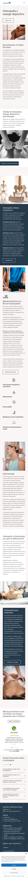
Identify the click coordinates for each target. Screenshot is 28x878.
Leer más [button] (14, 744)
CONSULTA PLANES (12, 662)
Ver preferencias (14, 872)
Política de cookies (7, 875)
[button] (26, 853)
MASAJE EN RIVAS (10, 372)
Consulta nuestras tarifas (9, 163)
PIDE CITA (8, 20)
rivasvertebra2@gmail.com (11, 819)
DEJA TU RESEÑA (14, 721)
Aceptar (14, 865)
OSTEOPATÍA (9, 260)
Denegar (14, 869)
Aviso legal (22, 875)
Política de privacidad (15, 875)
